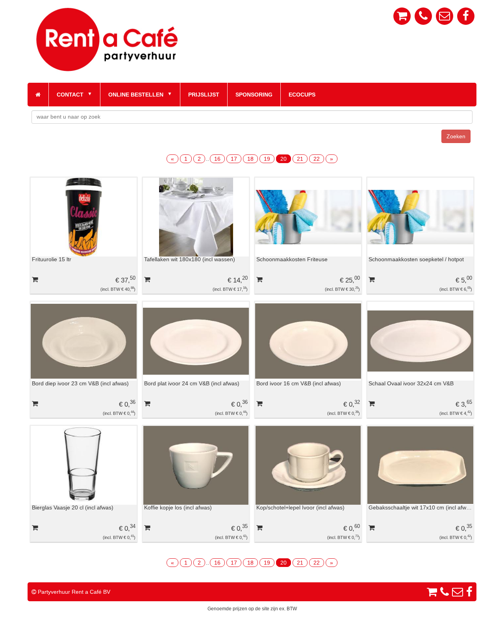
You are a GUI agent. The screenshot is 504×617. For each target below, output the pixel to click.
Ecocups (302, 94)
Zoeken (456, 136)
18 (250, 159)
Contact (70, 94)
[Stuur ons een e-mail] (444, 16)
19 (267, 159)
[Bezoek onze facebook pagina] (465, 16)
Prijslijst (203, 94)
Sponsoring (253, 94)
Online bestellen (135, 94)
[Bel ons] (423, 16)
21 (300, 159)
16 (217, 159)
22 (316, 159)
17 (234, 159)
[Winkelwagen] (402, 16)
